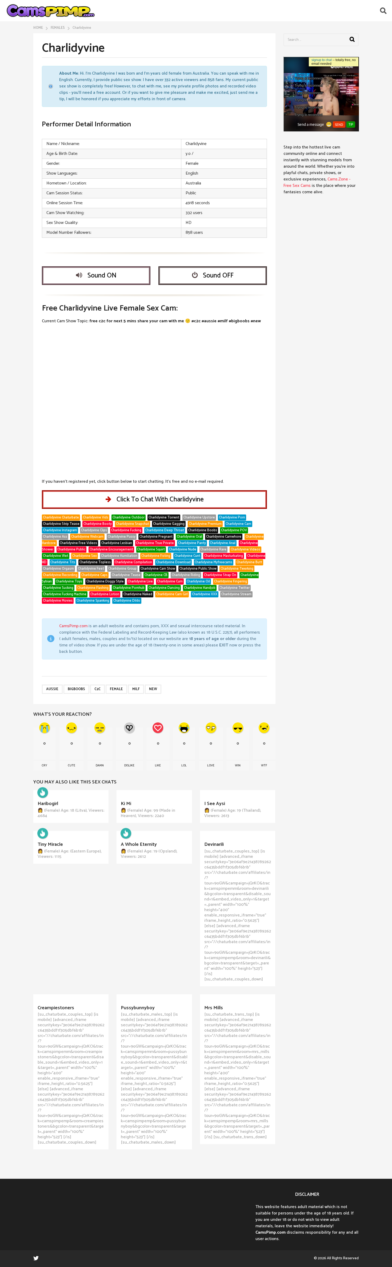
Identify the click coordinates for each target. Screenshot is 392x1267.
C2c (97, 689)
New (153, 689)
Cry (44, 765)
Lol (184, 765)
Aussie (52, 689)
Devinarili (214, 844)
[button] (383, 10)
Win (238, 765)
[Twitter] (36, 1258)
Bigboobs (76, 689)
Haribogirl (48, 804)
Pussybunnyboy (138, 1008)
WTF (264, 765)
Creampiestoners (56, 1008)
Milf (136, 689)
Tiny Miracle (50, 844)
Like (158, 765)
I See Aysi (214, 804)
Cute (71, 765)
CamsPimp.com (73, 626)
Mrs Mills (213, 1008)
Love (210, 765)
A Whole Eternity (139, 844)
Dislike (129, 765)
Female (116, 689)
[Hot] (42, 792)
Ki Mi (126, 804)
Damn (100, 765)
